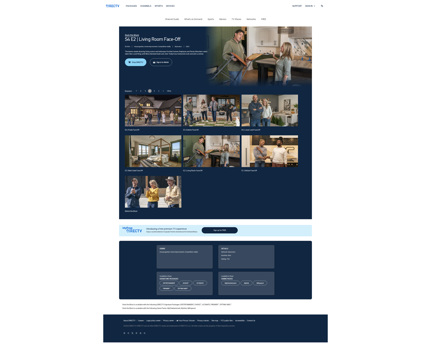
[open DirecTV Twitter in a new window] (132, 333)
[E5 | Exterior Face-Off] (211, 110)
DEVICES (170, 5)
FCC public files (226, 320)
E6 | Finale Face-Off (132, 130)
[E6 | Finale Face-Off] (153, 110)
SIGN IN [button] (309, 5)
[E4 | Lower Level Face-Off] (270, 110)
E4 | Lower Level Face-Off (251, 130)
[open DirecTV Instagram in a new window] (136, 333)
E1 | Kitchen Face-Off (249, 170)
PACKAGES (131, 5)
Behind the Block (131, 211)
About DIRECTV (129, 320)
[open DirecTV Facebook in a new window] (128, 333)
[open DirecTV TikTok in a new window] (144, 333)
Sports (211, 19)
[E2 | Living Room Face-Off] (211, 151)
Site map (214, 320)
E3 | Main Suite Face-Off (134, 170)
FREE (263, 19)
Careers (141, 320)
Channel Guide (172, 19)
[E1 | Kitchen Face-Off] (270, 151)
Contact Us (251, 320)
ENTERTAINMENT (169, 283)
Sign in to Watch (162, 62)
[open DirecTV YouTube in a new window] (140, 333)
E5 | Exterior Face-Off (191, 130)
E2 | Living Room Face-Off (192, 170)
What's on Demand (193, 19)
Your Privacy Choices (187, 320)
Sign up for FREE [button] (219, 230)
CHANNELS (145, 5)
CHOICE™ (186, 283)
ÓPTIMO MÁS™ (183, 288)
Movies (222, 19)
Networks (251, 19)
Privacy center (168, 320)
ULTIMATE (200, 283)
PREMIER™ (166, 288)
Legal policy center (153, 320)
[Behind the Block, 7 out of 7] (153, 192)
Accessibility (240, 320)
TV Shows (236, 19)
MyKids (246, 283)
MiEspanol (260, 283)
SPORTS (159, 5)
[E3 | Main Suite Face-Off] (153, 151)
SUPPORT (297, 5)
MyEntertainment (230, 283)
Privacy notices (203, 320)
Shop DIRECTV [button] (137, 62)
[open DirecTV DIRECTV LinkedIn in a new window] (124, 333)
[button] (322, 6)
